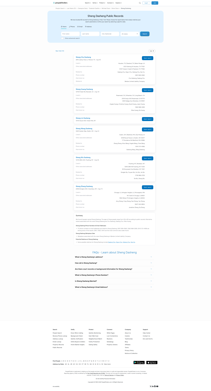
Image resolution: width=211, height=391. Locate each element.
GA (91, 364)
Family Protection (94, 342)
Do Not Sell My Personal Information (105, 378)
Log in (146, 3)
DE (85, 364)
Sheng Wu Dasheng (83, 157)
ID (97, 364)
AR (71, 364)
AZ (74, 364)
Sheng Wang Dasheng (84, 128)
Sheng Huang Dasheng (84, 89)
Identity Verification (77, 339)
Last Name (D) (71, 8)
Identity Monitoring (95, 333)
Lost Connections (112, 336)
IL (100, 364)
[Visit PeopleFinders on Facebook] (155, 386)
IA (95, 364)
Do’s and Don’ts (148, 339)
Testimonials (129, 339)
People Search (60, 8)
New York (60, 51)
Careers (127, 336)
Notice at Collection (131, 353)
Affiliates (127, 344)
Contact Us (146, 336)
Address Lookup (58, 339)
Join (155, 3)
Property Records (58, 344)
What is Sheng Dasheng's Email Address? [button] (91, 287)
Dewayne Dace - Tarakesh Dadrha (88, 8)
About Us (128, 333)
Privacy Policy (129, 350)
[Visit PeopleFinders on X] (151, 386)
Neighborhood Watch (95, 339)
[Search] (140, 3)
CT (82, 364)
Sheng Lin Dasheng (83, 118)
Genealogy (110, 342)
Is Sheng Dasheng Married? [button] (86, 281)
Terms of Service (109, 375)
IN (102, 364)
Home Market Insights (77, 344)
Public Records (57, 347)
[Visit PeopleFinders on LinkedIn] (153, 386)
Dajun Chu (119, 242)
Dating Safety (93, 344)
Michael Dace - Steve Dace (110, 8)
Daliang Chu (126, 242)
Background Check (77, 336)
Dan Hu (133, 242)
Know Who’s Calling (77, 333)
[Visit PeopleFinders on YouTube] (157, 386)
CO (80, 364)
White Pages (111, 333)
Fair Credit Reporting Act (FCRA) (96, 373)
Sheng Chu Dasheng (83, 57)
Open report (147, 58)
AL (68, 364)
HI (93, 364)
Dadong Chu (111, 242)
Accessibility (56, 386)
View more (107, 364)
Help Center (146, 333)
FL (88, 364)
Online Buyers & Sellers (78, 342)
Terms (127, 347)
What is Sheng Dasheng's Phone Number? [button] (91, 275)
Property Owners (112, 344)
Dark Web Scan (93, 336)
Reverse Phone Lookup (60, 336)
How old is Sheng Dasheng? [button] (86, 263)
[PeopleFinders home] (60, 3)
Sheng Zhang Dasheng (84, 186)
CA (77, 364)
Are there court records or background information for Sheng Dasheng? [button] (103, 269)
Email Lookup (57, 342)
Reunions (109, 339)
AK (66, 364)
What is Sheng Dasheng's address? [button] (89, 257)
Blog (126, 342)
